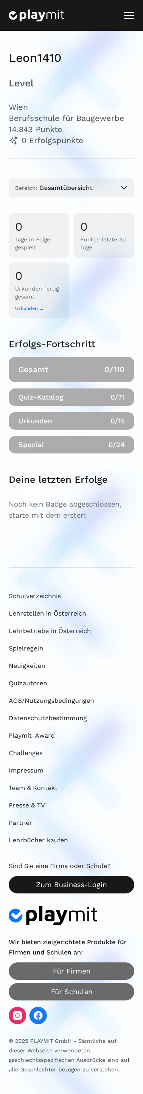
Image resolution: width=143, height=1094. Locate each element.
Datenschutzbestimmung (48, 718)
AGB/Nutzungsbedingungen (51, 700)
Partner (20, 822)
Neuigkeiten (27, 665)
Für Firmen (72, 971)
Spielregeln (26, 648)
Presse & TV (27, 805)
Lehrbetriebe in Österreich (50, 631)
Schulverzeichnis (35, 596)
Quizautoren (28, 683)
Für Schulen (72, 991)
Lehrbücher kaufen (38, 840)
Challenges (26, 753)
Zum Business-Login (71, 884)
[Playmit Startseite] (36, 15)
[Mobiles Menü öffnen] (129, 15)
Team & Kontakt (33, 788)
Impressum (26, 770)
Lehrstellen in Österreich (47, 613)
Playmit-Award (32, 735)
